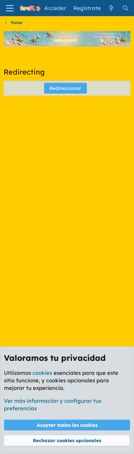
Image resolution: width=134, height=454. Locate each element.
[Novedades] (111, 8)
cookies (42, 372)
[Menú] (9, 8)
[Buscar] (126, 8)
